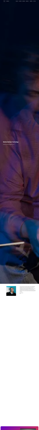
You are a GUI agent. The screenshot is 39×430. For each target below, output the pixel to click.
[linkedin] (34, 1)
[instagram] (31, 1)
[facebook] (30, 1)
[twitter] (32, 1)
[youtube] (35, 1)
